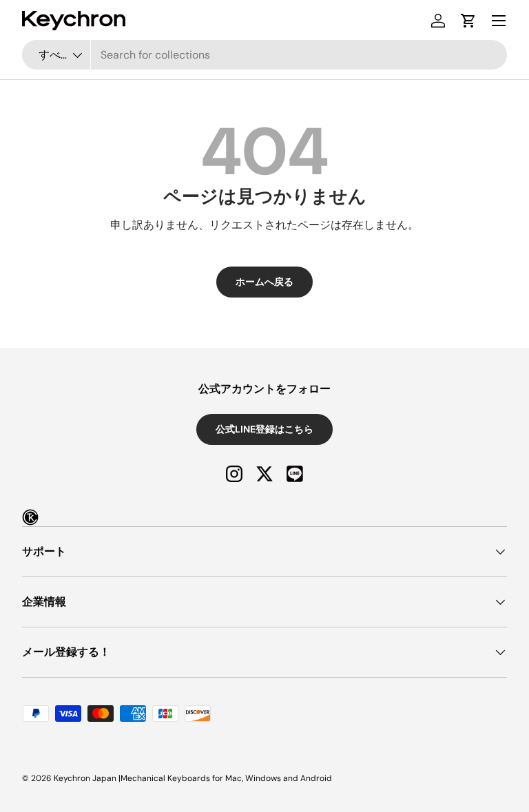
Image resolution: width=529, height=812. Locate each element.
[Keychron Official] (30, 517)
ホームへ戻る (264, 281)
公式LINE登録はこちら (264, 429)
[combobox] (264, 55)
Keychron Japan (85, 778)
